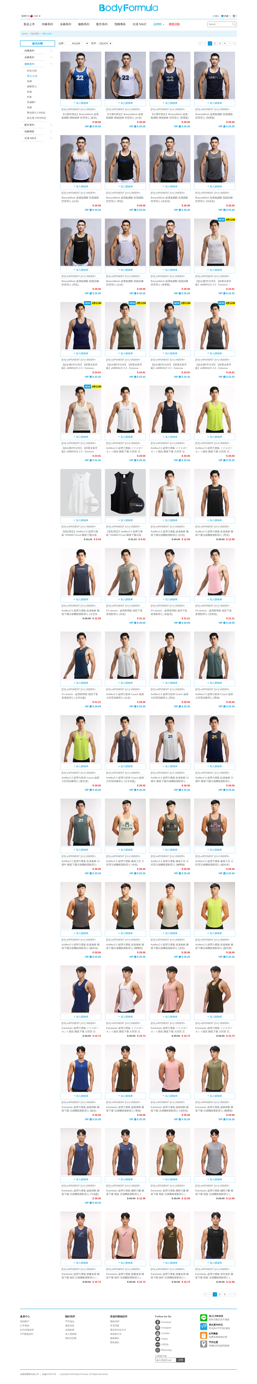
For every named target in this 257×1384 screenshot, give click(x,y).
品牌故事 (69, 1329)
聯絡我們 (114, 1321)
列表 (226, 16)
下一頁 (229, 43)
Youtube (165, 1333)
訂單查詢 (24, 1325)
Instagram (166, 1327)
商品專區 (35, 33)
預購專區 (120, 24)
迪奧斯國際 (128, 8)
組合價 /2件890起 (36, 117)
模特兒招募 (71, 1338)
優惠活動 (174, 24)
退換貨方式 (116, 1334)
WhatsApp (166, 1350)
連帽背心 (32, 86)
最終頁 (234, 43)
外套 (29, 97)
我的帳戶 (24, 1321)
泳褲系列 (65, 24)
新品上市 (29, 24)
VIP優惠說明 (26, 1334)
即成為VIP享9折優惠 (219, 1326)
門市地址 (69, 1321)
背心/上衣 (32, 76)
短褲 (29, 81)
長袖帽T (31, 102)
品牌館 (157, 24)
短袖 (29, 91)
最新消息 (69, 1325)
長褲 (29, 107)
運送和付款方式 (118, 1329)
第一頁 (200, 43)
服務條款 (114, 1338)
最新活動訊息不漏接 (219, 1318)
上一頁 (205, 43)
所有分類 (32, 70)
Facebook (166, 1322)
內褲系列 (47, 24)
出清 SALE (139, 24)
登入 (217, 16)
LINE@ (165, 1344)
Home (25, 33)
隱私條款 (114, 1342)
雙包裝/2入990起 (36, 112)
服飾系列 (83, 24)
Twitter (164, 1339)
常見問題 (114, 1325)
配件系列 (102, 24)
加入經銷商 (71, 1334)
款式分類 (37, 43)
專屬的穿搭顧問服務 (219, 1344)
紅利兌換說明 (27, 1329)
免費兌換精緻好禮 (218, 1335)
